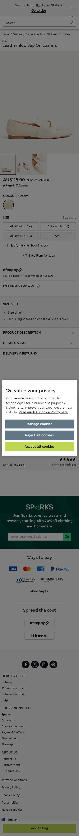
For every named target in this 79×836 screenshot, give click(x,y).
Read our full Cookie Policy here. (43, 412)
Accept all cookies (39, 446)
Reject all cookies (39, 435)
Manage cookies (39, 424)
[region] (39, 418)
